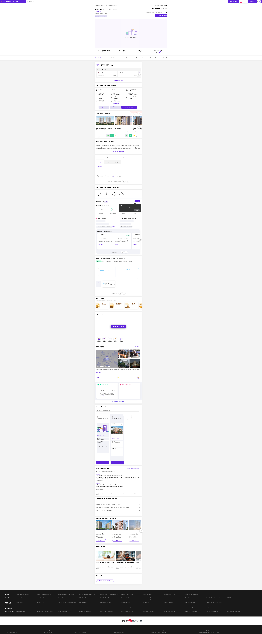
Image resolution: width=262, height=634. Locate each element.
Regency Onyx (19, 607)
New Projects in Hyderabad (118, 632)
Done (137, 210)
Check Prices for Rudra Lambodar (192, 592)
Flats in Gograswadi (189, 599)
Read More (98, 372)
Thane (99, 5)
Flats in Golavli (103, 599)
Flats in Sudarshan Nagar (21, 599)
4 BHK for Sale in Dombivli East (22, 612)
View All (137, 231)
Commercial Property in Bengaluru (158, 630)
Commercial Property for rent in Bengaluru (208, 630)
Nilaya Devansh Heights (84, 607)
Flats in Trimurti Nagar (147, 599)
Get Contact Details (155, 96)
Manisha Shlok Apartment (105, 607)
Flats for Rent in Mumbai (79, 627)
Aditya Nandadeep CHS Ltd (105, 602)
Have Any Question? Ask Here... (133, 468)
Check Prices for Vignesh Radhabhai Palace (67, 592)
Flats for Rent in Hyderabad (80, 632)
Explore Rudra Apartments (169, 594)
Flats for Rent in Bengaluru (80, 630)
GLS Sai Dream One (83, 602)
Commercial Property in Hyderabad (158, 632)
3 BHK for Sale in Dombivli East (233, 611)
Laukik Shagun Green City (190, 602)
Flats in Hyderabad (48, 632)
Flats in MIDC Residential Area (43, 599)
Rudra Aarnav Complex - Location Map (105, 580)
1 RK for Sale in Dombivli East (169, 611)
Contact (100, 540)
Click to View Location (118, 326)
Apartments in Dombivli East (85, 611)
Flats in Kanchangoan (168, 597)
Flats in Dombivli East (125, 597)
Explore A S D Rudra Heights (148, 592)
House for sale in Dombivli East (106, 611)
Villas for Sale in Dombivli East (149, 611)
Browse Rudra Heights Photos (233, 592)
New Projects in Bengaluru (118, 630)
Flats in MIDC (60, 597)
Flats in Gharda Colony (41, 597)
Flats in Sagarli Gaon (20, 597)
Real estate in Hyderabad (12, 632)
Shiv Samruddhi (146, 602)
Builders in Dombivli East (42, 612)
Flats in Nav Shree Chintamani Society (108, 597)
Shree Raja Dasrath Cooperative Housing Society (67, 602)
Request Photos (131, 40)
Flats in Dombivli (82, 599)
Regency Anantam (19, 602)
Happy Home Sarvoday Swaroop (212, 607)
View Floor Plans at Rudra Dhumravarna (87, 594)
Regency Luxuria (40, 602)
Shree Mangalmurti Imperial (127, 607)
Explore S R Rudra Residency (127, 594)
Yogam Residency (167, 607)
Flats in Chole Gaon (168, 599)
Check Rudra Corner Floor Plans (22, 594)
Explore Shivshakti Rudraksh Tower (128, 592)
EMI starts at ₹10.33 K (162, 10)
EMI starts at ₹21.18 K (116, 438)
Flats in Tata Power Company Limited (213, 597)
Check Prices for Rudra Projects (43, 592)
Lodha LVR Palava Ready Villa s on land (214, 602)
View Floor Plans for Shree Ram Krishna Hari (109, 594)
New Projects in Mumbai (117, 627)
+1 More (113, 226)
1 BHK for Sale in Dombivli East (191, 611)
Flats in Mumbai (47, 627)
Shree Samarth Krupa (62, 607)
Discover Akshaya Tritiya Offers (191, 594)
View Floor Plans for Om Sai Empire (171, 592)
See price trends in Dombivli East (103, 289)
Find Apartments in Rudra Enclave (23, 592)
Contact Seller (103, 462)
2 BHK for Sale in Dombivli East (212, 611)
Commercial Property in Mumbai (158, 627)
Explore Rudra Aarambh (147, 594)
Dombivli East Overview (20, 611)
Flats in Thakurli (188, 597)
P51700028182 (116, 102)
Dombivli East (104, 5)
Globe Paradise (146, 607)
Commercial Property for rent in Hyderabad (209, 632)
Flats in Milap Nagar (231, 597)
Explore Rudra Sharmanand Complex (213, 592)
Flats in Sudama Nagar (62, 599)
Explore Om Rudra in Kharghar (106, 592)
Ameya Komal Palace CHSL (169, 602)
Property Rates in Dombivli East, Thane (45, 611)
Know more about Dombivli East (117, 401)
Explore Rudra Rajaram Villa (84, 592)
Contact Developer (162, 15)
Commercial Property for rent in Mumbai (208, 627)
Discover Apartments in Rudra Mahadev (66, 594)
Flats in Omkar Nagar (83, 597)
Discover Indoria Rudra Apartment (44, 594)
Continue (32, 629)
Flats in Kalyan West (147, 597)
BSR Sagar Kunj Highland (190, 607)
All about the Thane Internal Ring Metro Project (125, 563)
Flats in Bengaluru (48, 630)
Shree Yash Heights (125, 602)
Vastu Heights (40, 607)
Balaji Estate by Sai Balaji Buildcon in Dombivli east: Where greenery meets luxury (105, 563)
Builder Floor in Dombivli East (127, 611)
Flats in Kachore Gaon (125, 599)
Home (96, 5)
